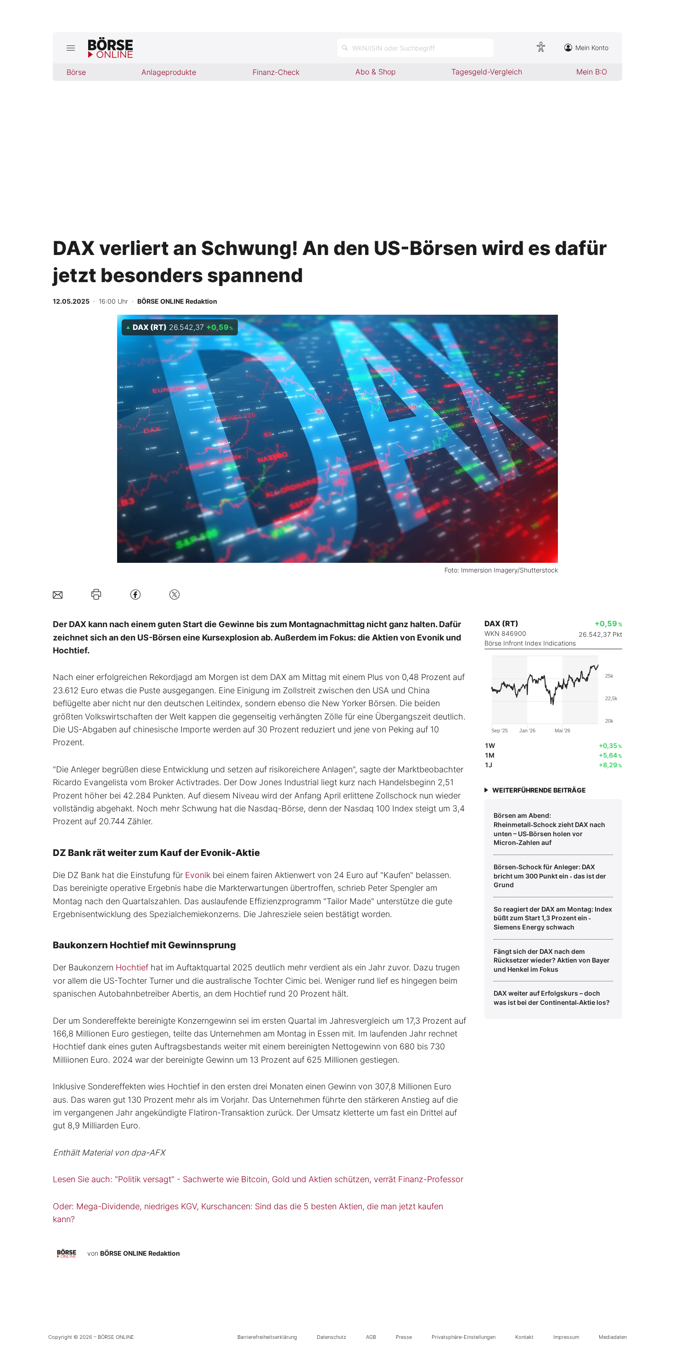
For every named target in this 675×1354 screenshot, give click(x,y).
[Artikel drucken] (96, 595)
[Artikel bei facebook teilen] (135, 594)
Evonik (197, 875)
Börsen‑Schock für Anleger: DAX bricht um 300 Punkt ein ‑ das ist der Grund (550, 876)
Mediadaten (613, 1337)
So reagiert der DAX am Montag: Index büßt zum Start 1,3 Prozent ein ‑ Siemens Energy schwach (553, 918)
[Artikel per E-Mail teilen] (57, 594)
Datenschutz (331, 1337)
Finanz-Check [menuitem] (276, 72)
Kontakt (524, 1337)
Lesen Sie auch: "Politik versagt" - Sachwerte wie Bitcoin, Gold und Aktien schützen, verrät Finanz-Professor (258, 1179)
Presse (404, 1337)
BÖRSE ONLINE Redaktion (140, 1253)
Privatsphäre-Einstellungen (463, 1337)
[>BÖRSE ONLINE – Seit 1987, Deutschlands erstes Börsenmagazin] (110, 47)
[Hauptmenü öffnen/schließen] (70, 47)
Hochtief (132, 967)
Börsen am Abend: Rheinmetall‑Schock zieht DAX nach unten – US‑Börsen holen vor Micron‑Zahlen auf (549, 828)
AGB (371, 1337)
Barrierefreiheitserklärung (267, 1337)
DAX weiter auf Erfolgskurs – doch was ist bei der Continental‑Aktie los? (552, 997)
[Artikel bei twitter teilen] (174, 594)
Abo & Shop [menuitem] (375, 71)
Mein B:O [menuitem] (591, 71)
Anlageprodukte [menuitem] (168, 72)
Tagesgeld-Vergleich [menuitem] (486, 71)
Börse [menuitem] (76, 72)
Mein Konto (591, 47)
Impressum (566, 1337)
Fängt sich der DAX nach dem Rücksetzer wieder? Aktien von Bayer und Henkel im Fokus (552, 960)
